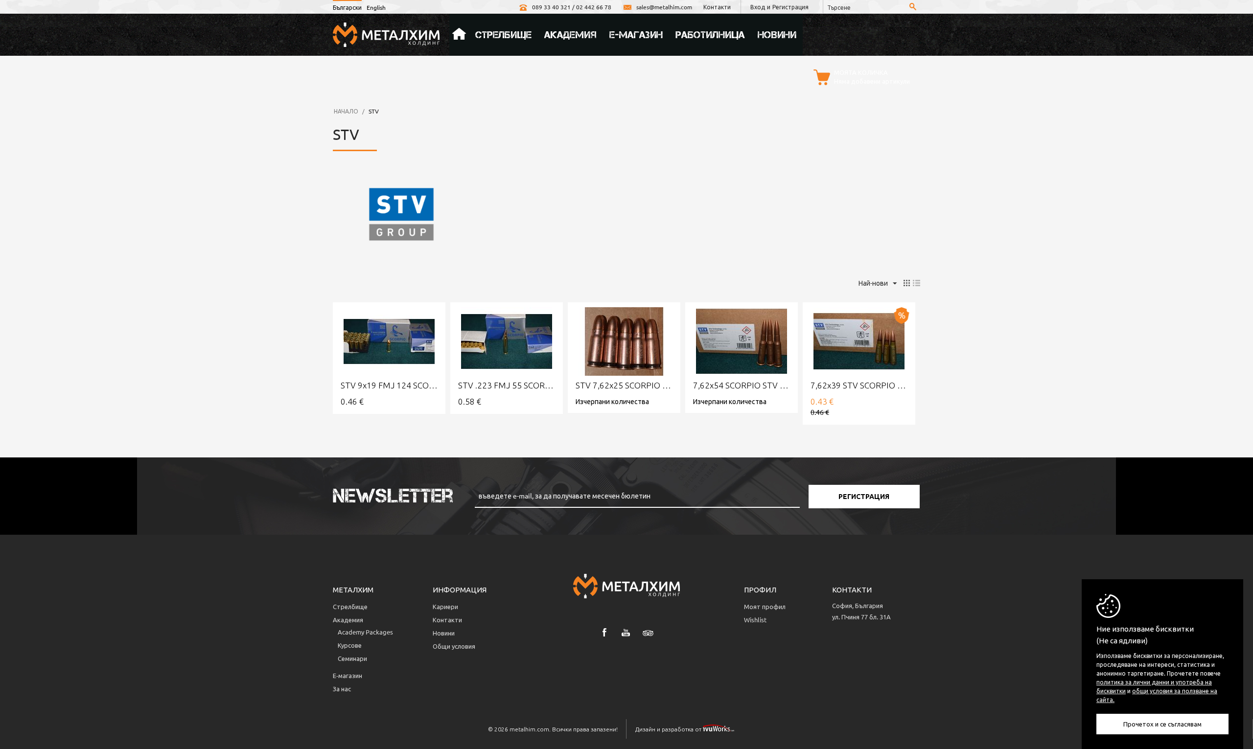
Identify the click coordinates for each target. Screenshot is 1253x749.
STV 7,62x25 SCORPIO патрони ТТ (624, 385)
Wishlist (755, 619)
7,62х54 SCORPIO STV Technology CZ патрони (741, 385)
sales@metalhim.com (664, 7)
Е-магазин (636, 34)
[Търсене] (913, 7)
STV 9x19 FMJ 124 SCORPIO (389, 385)
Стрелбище (503, 34)
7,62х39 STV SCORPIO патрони (859, 385)
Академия (570, 34)
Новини (777, 34)
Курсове (350, 645)
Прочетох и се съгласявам (1162, 724)
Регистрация (790, 7)
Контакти (717, 7)
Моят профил (765, 606)
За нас (342, 688)
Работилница (710, 34)
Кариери (445, 606)
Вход (757, 7)
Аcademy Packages (365, 632)
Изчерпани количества (612, 401)
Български (347, 7)
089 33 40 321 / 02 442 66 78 (571, 7)
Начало (459, 34)
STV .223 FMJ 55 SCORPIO (506, 385)
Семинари (352, 658)
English (376, 7)
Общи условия (454, 646)
